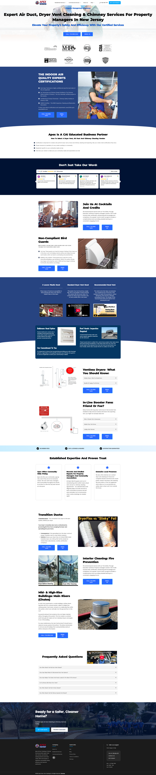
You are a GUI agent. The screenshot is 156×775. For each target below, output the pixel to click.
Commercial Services (74, 2)
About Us (85, 2)
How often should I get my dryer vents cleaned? (51, 667)
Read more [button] (82, 186)
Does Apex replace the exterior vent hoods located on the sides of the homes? (58, 677)
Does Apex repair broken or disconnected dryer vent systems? (54, 672)
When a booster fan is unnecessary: (92, 419)
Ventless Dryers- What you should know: (93, 378)
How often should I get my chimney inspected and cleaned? (53, 693)
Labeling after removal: (89, 429)
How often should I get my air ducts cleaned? (50, 687)
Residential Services (60, 2)
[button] (120, 181)
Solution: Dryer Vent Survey (90, 424)
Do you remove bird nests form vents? (48, 682)
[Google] (53, 757)
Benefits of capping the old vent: (91, 383)
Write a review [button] (114, 171)
